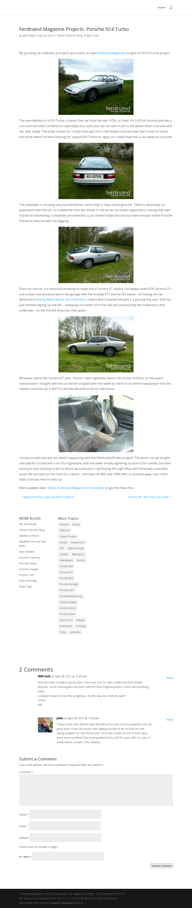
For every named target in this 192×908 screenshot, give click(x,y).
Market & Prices (29, 535)
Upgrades (75, 632)
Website (24, 838)
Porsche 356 (66, 566)
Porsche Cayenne (29, 557)
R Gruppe (81, 626)
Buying (76, 524)
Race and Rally (28, 580)
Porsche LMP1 (67, 590)
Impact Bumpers (63, 903)
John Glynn (29, 35)
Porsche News (28, 563)
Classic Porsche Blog (69, 35)
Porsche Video (67, 614)
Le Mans (64, 554)
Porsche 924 (66, 578)
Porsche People (28, 569)
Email (23, 826)
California (65, 530)
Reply (169, 677)
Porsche (80, 560)
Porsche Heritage (69, 584)
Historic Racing (75, 548)
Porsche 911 (66, 572)
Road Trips (25, 586)
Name (24, 814)
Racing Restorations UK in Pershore (61, 299)
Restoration (66, 626)
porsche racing (68, 608)
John (60, 718)
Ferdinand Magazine (111, 53)
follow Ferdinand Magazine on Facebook (76, 488)
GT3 (62, 548)
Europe (63, 542)
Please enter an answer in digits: (38, 847)
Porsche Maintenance (71, 596)
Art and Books (28, 524)
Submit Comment (161, 865)
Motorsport (78, 554)
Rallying (80, 620)
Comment (26, 772)
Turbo (63, 632)
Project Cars (91, 35)
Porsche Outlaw (68, 602)
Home (161, 7)
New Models (26, 551)
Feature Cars (78, 542)
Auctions (64, 524)
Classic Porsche (68, 536)
